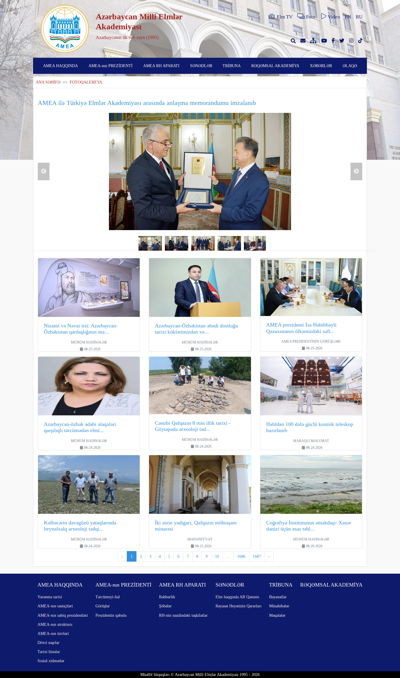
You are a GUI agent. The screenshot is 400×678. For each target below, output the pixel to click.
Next (356, 171)
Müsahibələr (279, 606)
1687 (257, 556)
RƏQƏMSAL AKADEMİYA (275, 65)
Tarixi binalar (48, 651)
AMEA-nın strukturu (54, 624)
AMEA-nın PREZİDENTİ (110, 65)
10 (217, 556)
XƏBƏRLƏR (321, 65)
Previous (43, 171)
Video (334, 17)
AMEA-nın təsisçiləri (55, 606)
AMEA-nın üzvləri (53, 633)
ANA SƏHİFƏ (48, 82)
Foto (310, 17)
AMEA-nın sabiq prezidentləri (62, 615)
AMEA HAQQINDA (60, 65)
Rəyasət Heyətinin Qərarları (238, 606)
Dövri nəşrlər (48, 642)
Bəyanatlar (278, 596)
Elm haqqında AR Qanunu (237, 596)
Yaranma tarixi (49, 596)
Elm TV (285, 17)
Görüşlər (102, 606)
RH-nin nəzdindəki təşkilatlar (183, 615)
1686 (241, 556)
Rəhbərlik (167, 596)
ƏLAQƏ (350, 65)
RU (359, 17)
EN (348, 17)
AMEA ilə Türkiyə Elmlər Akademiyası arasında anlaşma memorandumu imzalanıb (147, 102)
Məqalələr (277, 615)
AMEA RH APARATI (161, 65)
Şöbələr (165, 606)
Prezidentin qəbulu (111, 615)
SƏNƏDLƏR (201, 65)
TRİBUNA (232, 65)
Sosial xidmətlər (50, 660)
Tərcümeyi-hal (107, 596)
